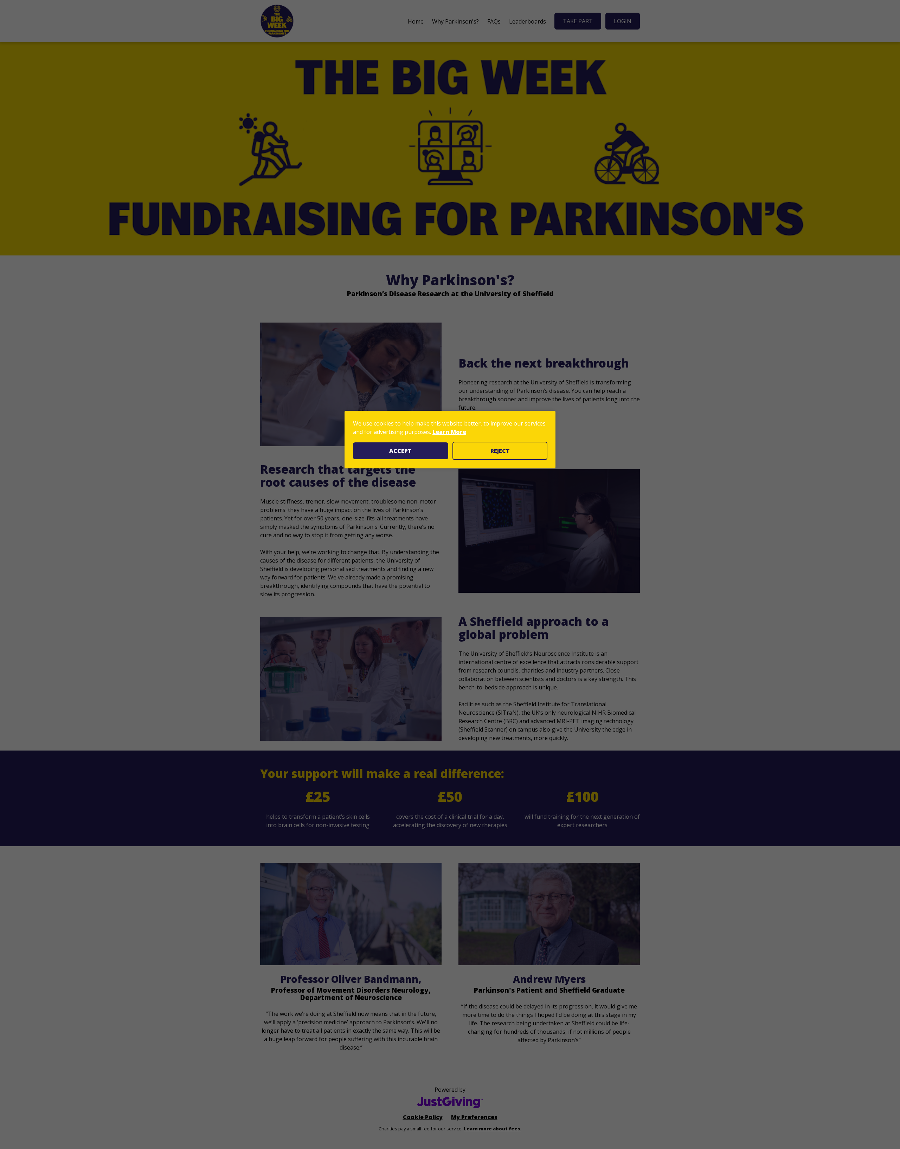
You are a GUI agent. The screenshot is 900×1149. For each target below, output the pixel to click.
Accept (400, 451)
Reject (500, 451)
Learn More (449, 432)
